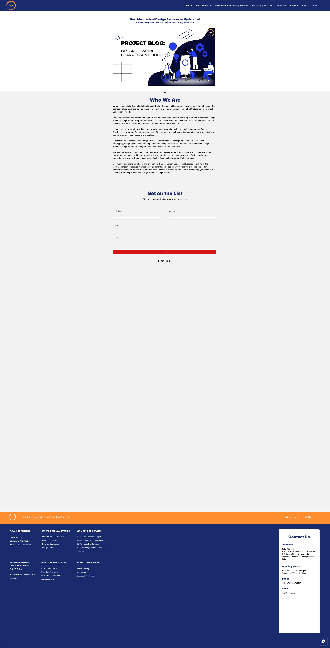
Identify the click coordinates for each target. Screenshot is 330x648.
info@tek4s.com (186, 22)
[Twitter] (162, 261)
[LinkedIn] (170, 261)
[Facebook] (158, 261)
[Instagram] (166, 261)
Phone (116, 237)
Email (115, 225)
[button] (232, 5)
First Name (117, 211)
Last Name (173, 211)
